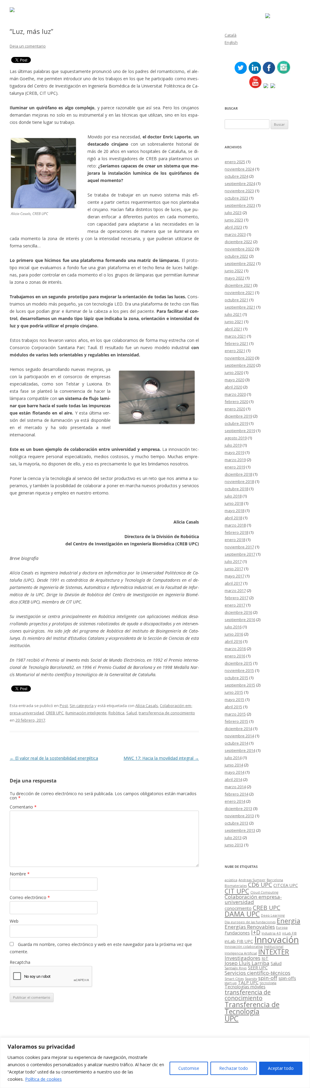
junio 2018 (234, 503)
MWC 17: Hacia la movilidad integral (161, 758)
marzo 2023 (235, 234)
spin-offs (287, 978)
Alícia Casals (146, 705)
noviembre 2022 (239, 249)
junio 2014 (234, 765)
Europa (282, 927)
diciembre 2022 (238, 241)
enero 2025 (235, 161)
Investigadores (242, 957)
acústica (231, 880)
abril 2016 (233, 641)
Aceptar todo (281, 1068)
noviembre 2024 (239, 169)
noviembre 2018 (239, 481)
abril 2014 (233, 779)
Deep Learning (273, 915)
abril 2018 (233, 518)
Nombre (20, 874)
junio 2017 (234, 568)
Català (230, 35)
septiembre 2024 (240, 183)
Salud (131, 713)
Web (14, 921)
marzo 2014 (235, 786)
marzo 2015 (235, 714)
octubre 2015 (236, 677)
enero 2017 (235, 605)
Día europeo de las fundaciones (250, 922)
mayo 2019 (234, 452)
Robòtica (116, 713)
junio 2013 (234, 845)
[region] (155, 1062)
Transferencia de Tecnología (252, 1008)
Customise (188, 1068)
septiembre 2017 (240, 554)
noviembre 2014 (239, 736)
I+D (255, 932)
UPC (232, 1019)
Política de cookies (43, 1079)
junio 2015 (234, 692)
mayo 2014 (234, 772)
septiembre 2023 (240, 205)
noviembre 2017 (239, 547)
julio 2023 (233, 212)
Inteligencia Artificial (241, 953)
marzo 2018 (235, 525)
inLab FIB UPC (239, 941)
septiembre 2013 (240, 830)
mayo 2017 (234, 576)
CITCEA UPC (285, 885)
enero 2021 (235, 350)
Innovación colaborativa (244, 946)
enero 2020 (235, 409)
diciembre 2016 (238, 612)
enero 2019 (235, 467)
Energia (288, 920)
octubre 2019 (236, 423)
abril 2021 (233, 329)
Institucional (273, 946)
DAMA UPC (242, 914)
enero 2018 (235, 539)
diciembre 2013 (238, 808)
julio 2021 (233, 314)
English (231, 42)
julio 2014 (233, 757)
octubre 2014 (236, 743)
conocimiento (238, 908)
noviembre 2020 (239, 358)
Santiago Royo (236, 968)
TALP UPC (248, 982)
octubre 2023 (236, 198)
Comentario (23, 807)
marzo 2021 (235, 336)
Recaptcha (20, 962)
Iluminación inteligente (86, 713)
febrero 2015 (236, 721)
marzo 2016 (235, 648)
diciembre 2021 (238, 285)
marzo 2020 (235, 394)
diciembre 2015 (238, 663)
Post (64, 705)
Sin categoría (82, 705)
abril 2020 (233, 387)
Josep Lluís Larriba (247, 963)
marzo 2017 (235, 590)
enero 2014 (235, 801)
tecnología (268, 983)
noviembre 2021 (239, 292)
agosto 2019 (236, 438)
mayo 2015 (234, 699)
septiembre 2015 (240, 685)
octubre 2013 (236, 823)
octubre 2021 (236, 300)
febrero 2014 (236, 794)
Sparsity (251, 979)
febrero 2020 (236, 401)
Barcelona (275, 880)
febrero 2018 (236, 532)
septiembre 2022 (240, 263)
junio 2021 (234, 321)
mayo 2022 (234, 278)
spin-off (267, 977)
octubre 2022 (236, 256)
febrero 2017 (236, 597)
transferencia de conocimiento (167, 713)
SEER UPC (258, 968)
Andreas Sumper (252, 880)
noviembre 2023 (239, 190)
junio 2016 (234, 634)
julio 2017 (233, 561)
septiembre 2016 (240, 619)
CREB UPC (55, 713)
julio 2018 (233, 496)
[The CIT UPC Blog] (12, 10)
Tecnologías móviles (245, 987)
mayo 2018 (234, 510)
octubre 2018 (236, 488)
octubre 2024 (236, 176)
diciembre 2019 (238, 416)
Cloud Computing (264, 892)
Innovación (276, 940)
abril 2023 (233, 227)
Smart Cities (234, 979)
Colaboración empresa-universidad (253, 899)
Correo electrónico (30, 897)
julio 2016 (233, 627)
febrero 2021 (236, 343)
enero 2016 (235, 656)
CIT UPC (237, 891)
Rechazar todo (233, 1068)
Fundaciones (237, 933)
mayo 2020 (234, 379)
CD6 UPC (260, 885)
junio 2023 (234, 220)
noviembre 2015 (239, 670)
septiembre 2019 (240, 430)
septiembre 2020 (240, 365)
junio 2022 (234, 270)
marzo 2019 (235, 459)
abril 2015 (233, 706)
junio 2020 (234, 372)
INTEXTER (273, 952)
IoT (265, 958)
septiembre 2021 (240, 307)
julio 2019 (233, 445)
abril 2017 (233, 583)
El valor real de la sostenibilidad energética (54, 758)
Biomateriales (236, 886)
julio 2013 (233, 837)
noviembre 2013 (239, 815)
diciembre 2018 (238, 474)
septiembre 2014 (240, 750)
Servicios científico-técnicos (257, 972)
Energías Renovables (250, 926)
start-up (231, 983)
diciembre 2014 (238, 728)
